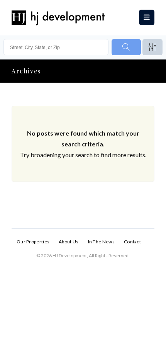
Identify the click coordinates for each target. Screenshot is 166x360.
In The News (101, 242)
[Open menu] (146, 17)
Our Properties (33, 242)
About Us (68, 242)
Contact (132, 242)
